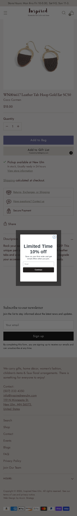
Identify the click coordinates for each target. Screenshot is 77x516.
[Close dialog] (54, 237)
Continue (38, 270)
